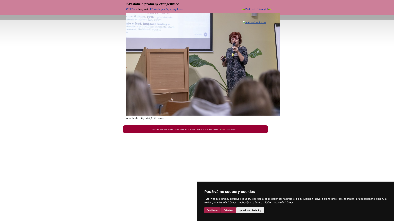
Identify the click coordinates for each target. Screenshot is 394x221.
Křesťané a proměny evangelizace (166, 9)
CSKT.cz (130, 9)
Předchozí (250, 9)
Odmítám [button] (228, 210)
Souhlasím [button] (212, 210)
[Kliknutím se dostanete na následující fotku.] (203, 114)
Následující (262, 9)
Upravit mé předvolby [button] (250, 210)
